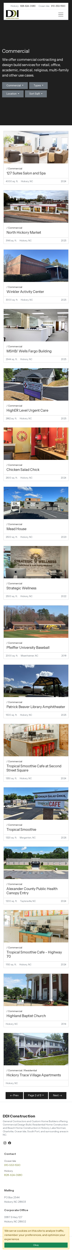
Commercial (13, 85)
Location (11, 93)
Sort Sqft (35, 93)
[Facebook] (10, 1142)
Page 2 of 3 (35, 1095)
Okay (36, 1245)
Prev (16, 1095)
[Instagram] (5, 1142)
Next (56, 1095)
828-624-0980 (28, 6)
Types (37, 85)
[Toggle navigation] (61, 14)
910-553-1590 (58, 6)
